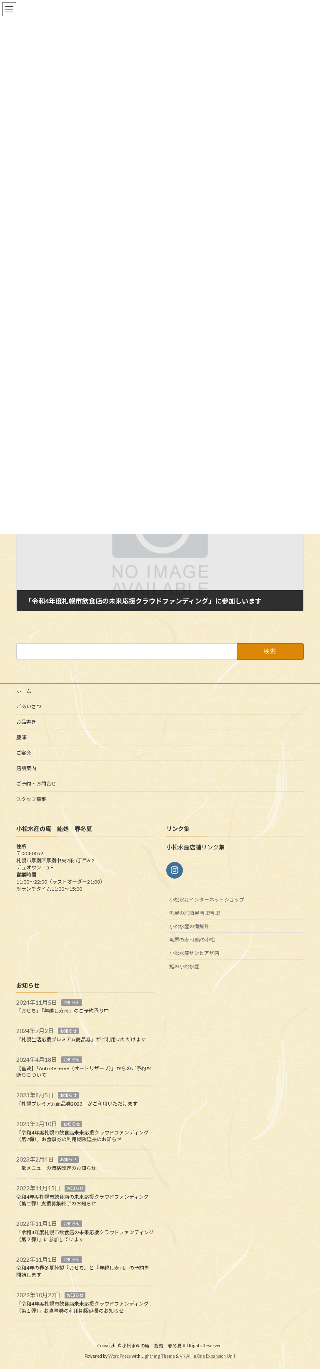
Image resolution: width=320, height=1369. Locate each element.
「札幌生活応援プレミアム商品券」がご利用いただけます (81, 1039)
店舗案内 (26, 768)
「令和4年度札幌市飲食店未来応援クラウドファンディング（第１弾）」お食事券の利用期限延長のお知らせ (82, 1307)
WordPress (119, 1356)
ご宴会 (23, 753)
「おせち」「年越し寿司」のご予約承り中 (62, 1011)
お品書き (26, 722)
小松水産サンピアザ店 (194, 953)
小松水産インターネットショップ (206, 900)
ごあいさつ (28, 706)
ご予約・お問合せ (36, 783)
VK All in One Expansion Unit (207, 1356)
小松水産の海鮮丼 (189, 926)
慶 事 (21, 737)
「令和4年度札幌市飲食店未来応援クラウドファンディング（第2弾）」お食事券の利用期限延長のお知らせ (82, 1136)
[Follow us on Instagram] (174, 870)
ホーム (23, 691)
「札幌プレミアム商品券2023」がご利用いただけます (77, 1104)
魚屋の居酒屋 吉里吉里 (194, 913)
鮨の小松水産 (184, 966)
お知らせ (71, 1002)
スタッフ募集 (31, 799)
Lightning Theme (158, 1356)
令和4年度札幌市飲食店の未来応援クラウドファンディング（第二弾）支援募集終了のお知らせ (82, 1200)
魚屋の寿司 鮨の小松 (192, 940)
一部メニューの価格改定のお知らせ (56, 1168)
